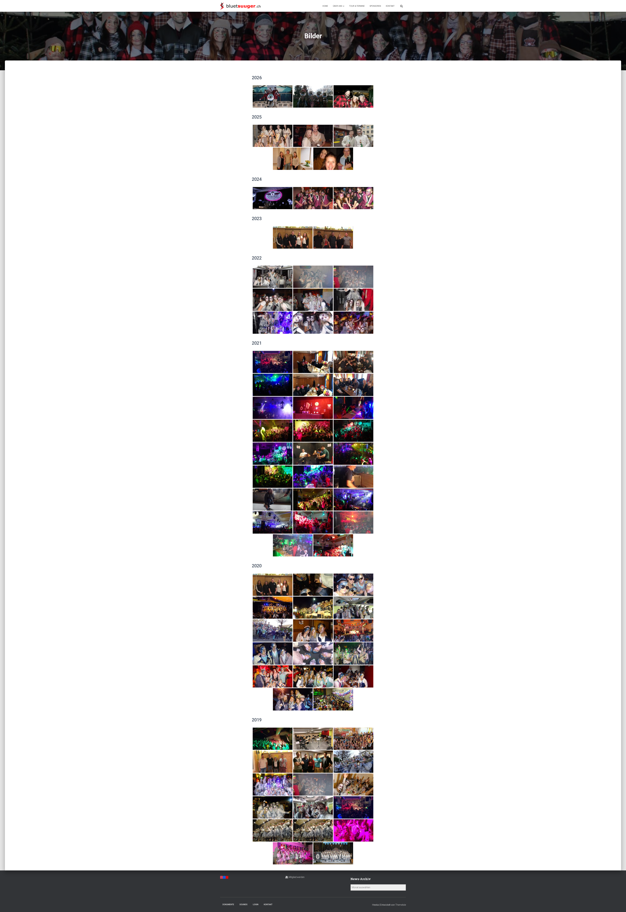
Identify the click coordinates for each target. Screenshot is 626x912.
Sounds (243, 904)
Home (325, 6)
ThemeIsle (400, 905)
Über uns (338, 6)
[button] (343, 6)
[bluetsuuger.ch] (240, 6)
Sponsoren (375, 6)
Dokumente (228, 904)
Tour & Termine (357, 6)
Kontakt (390, 6)
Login (255, 904)
